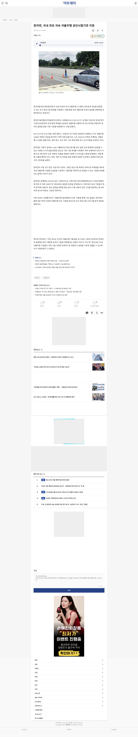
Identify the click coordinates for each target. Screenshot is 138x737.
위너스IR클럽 (39, 718)
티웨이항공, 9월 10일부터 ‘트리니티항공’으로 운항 (51, 295)
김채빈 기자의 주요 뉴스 (42, 285)
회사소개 (24, 730)
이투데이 (4, 20)
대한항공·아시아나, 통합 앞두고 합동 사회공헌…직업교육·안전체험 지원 (58, 292)
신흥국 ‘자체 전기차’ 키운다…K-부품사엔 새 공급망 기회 (53, 288)
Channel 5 (38, 714)
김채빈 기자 (37, 35)
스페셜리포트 (39, 710)
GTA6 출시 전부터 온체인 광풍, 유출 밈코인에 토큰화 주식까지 (55, 267)
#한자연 (37, 278)
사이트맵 (113, 730)
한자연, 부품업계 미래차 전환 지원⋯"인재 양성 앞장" (52, 261)
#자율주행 (46, 278)
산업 (10, 20)
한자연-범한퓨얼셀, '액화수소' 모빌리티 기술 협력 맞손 (52, 264)
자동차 (16, 20)
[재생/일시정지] (37, 44)
